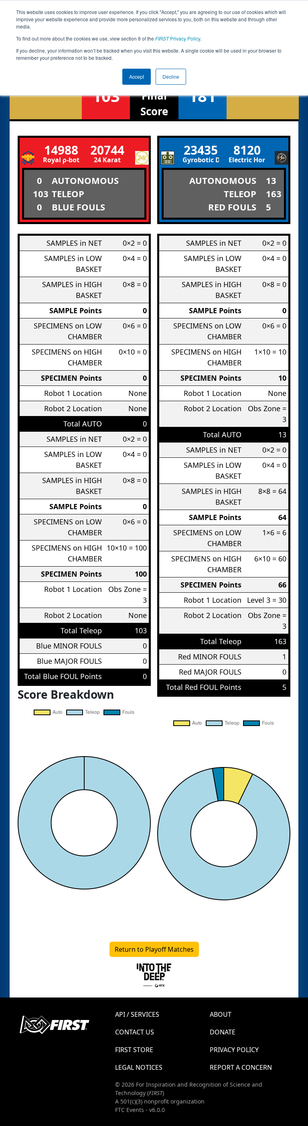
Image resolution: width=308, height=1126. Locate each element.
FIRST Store (134, 1049)
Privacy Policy (177, 38)
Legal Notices (138, 1067)
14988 (61, 150)
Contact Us (134, 1032)
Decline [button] (170, 76)
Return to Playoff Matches (154, 949)
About (220, 1014)
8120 (247, 150)
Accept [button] (136, 76)
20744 (107, 150)
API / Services (137, 1014)
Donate (222, 1032)
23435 (201, 150)
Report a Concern (241, 1067)
